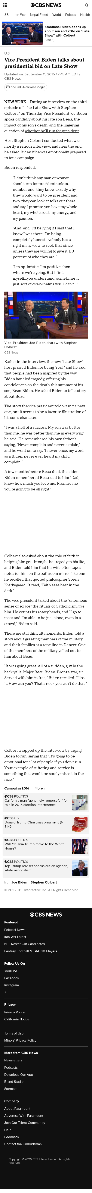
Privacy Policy (14, 1012)
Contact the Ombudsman (23, 1144)
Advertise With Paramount (23, 1115)
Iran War (20, 15)
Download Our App (18, 1074)
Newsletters (13, 1060)
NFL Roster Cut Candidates (24, 944)
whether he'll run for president (52, 131)
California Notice (16, 1019)
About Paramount (17, 1108)
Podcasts (11, 1067)
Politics (70, 15)
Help (7, 1130)
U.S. (6, 15)
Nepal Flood (39, 15)
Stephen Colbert (44, 882)
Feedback (11, 1137)
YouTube (10, 971)
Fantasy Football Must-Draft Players (30, 951)
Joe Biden (19, 882)
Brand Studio (14, 1081)
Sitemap (10, 1088)
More (39, 788)
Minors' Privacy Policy (20, 1040)
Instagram (11, 985)
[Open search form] (87, 5)
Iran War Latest (15, 937)
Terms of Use (14, 1033)
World (56, 15)
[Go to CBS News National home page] (46, 5)
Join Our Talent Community (24, 1122)
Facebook (11, 978)
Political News (14, 930)
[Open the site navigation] (17, 5)
